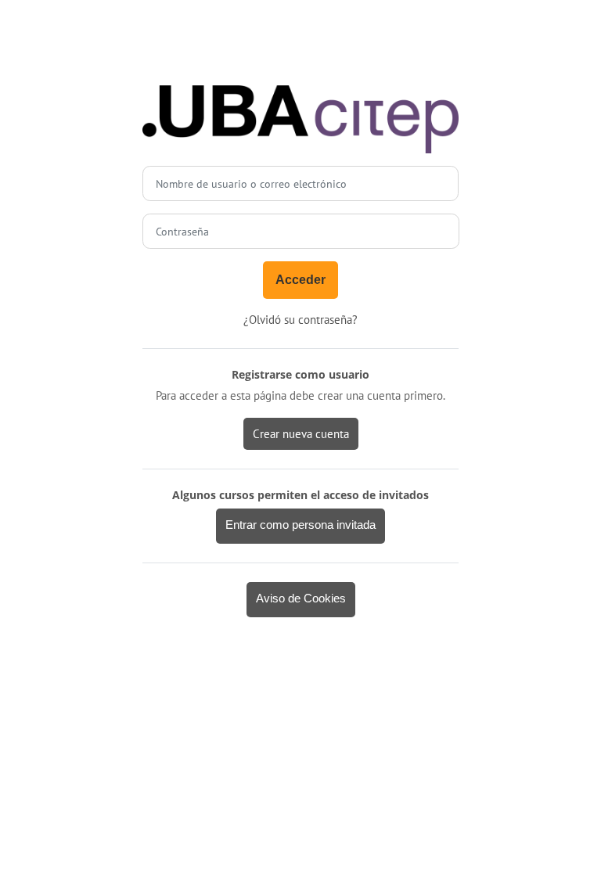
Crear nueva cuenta (301, 433)
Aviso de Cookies (301, 598)
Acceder (300, 279)
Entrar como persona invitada (300, 525)
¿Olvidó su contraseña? (300, 319)
